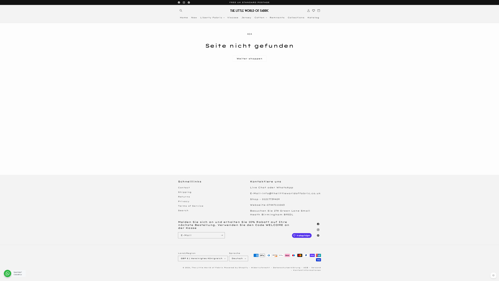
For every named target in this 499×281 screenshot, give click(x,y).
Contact (184, 188)
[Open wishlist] (313, 10)
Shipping (185, 192)
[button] (181, 10)
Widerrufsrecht (260, 268)
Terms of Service (190, 206)
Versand (316, 268)
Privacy (183, 201)
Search (183, 210)
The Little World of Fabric (207, 268)
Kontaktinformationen (307, 270)
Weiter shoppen (249, 58)
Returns (184, 197)
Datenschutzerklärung (286, 268)
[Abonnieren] (222, 235)
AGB (305, 268)
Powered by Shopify (236, 268)
